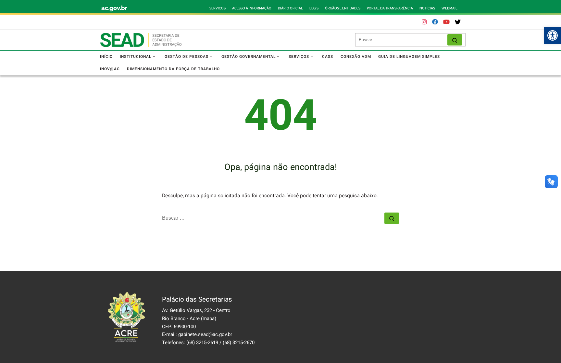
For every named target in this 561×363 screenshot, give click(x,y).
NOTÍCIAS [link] (427, 8)
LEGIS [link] (313, 8)
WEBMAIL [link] (449, 8)
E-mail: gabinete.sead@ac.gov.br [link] (197, 334)
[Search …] (454, 39)
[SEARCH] (403, 40)
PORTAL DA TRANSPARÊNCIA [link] (390, 8)
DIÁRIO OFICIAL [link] (290, 8)
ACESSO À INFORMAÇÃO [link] (251, 8)
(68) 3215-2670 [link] (239, 342)
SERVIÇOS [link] (217, 8)
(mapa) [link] (208, 318)
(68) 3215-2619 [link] (202, 342)
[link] (552, 35)
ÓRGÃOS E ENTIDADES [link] (342, 8)
